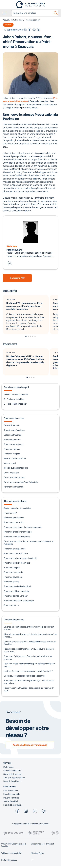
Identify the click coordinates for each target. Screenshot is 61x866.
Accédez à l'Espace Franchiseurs (30, 744)
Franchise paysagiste (13, 577)
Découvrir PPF (17, 278)
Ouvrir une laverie (11, 472)
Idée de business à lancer (15, 458)
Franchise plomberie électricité (17, 586)
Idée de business (10, 790)
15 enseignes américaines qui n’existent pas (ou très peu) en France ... (30, 635)
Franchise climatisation (14, 517)
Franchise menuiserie (13, 572)
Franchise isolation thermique (17, 563)
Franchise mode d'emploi (16, 387)
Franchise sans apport (13, 444)
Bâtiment (8, 25)
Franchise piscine (11, 581)
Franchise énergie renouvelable (18, 532)
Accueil (6, 20)
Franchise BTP (10, 513)
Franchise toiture (11, 605)
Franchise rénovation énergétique (19, 600)
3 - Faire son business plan (15, 404)
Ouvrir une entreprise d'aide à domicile (21, 482)
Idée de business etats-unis (16, 468)
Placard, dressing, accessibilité (17, 508)
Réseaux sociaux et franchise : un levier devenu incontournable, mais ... (29, 650)
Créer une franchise (12, 435)
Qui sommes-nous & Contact (42, 844)
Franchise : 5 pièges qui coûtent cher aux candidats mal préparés (28, 657)
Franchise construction (14, 522)
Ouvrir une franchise (14, 418)
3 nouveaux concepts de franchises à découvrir (24, 676)
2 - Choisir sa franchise (14, 399)
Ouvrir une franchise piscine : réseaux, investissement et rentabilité (29, 542)
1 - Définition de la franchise (16, 394)
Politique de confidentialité (11, 853)
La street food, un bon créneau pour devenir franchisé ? (28, 671)
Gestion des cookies (9, 860)
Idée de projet (10, 463)
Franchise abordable (12, 805)
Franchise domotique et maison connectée (23, 527)
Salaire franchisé (10, 801)
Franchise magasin (12, 453)
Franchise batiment (32, 20)
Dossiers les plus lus (14, 619)
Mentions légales (37, 853)
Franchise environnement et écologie (20, 558)
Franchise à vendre (12, 439)
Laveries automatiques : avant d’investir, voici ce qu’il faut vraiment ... (29, 628)
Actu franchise (17, 20)
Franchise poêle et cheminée (16, 591)
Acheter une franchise (13, 486)
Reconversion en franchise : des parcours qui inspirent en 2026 (29, 689)
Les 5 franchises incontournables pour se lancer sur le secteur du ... (29, 665)
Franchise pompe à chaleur (16, 596)
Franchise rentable (12, 449)
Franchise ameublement (14, 548)
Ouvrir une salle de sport (14, 477)
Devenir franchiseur (12, 781)
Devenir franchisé (11, 425)
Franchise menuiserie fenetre (17, 536)
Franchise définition (12, 770)
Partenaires (8, 767)
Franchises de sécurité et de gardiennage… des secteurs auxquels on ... (29, 681)
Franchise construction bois (16, 553)
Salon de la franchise (12, 774)
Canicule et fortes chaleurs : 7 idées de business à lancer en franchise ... (30, 642)
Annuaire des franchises (14, 430)
